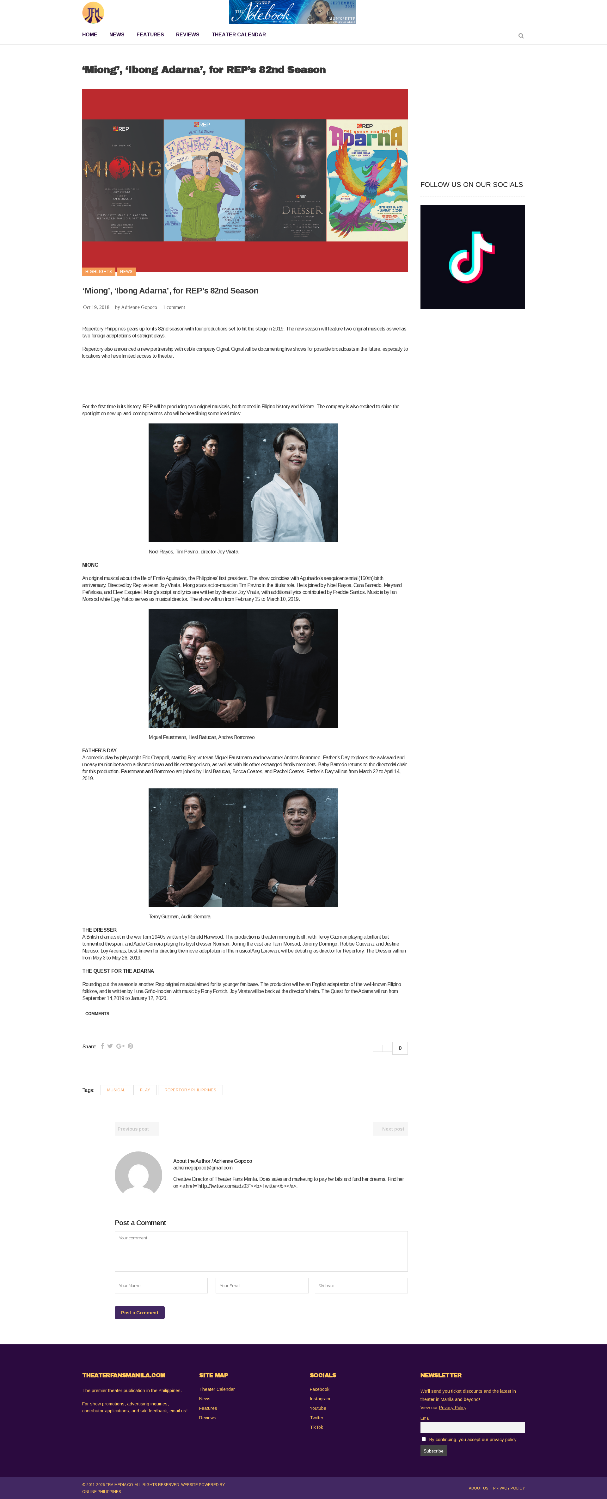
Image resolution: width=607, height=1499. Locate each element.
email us (177, 1410)
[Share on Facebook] (102, 1046)
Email (425, 1418)
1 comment (174, 307)
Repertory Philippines (191, 1090)
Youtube (318, 1408)
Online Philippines (101, 1492)
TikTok (316, 1427)
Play (145, 1090)
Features (208, 1408)
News (205, 1398)
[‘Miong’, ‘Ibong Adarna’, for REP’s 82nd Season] (138, 1175)
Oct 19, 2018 (96, 307)
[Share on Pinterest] (130, 1046)
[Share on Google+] (120, 1046)
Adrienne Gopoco (139, 307)
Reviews (207, 1417)
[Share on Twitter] (110, 1046)
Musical (116, 1090)
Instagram (320, 1398)
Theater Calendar (217, 1389)
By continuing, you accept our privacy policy (473, 1439)
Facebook (319, 1389)
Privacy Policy (509, 1488)
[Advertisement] (197, 380)
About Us (478, 1488)
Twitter (316, 1417)
